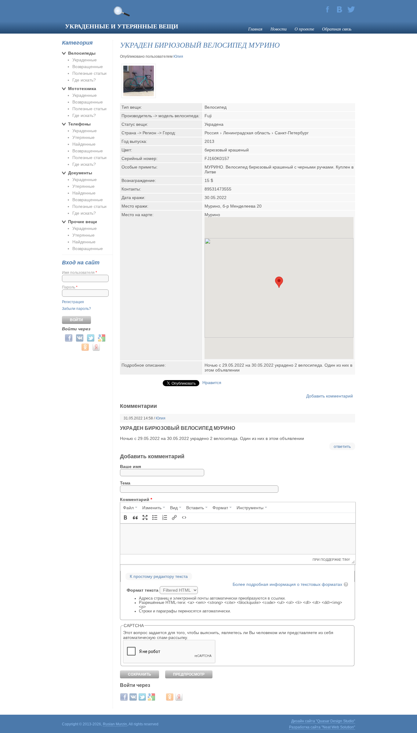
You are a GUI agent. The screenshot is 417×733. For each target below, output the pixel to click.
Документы (80, 172)
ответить (342, 446)
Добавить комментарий (329, 396)
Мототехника (82, 88)
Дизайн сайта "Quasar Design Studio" (323, 721)
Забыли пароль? (76, 309)
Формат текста (143, 590)
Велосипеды (82, 53)
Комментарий (136, 499)
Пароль (70, 287)
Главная (255, 29)
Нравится (211, 382)
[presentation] (130, 507)
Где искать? (84, 80)
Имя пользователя (79, 272)
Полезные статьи (89, 73)
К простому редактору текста (159, 576)
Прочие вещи (82, 221)
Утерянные (83, 137)
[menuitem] (130, 507)
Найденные (84, 144)
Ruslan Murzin (115, 724)
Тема (125, 483)
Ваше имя (130, 466)
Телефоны (79, 124)
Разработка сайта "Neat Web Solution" (322, 727)
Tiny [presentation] (346, 559)
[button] (125, 518)
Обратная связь (336, 29)
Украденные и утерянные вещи (121, 26)
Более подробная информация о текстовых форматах (287, 584)
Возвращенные (87, 66)
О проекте (304, 29)
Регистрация (73, 302)
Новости (278, 29)
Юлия (178, 56)
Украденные (84, 59)
